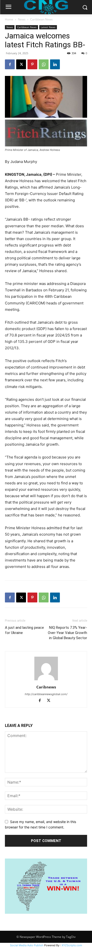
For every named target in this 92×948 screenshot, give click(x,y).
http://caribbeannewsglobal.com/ (46, 694)
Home (9, 19)
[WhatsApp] (44, 64)
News (22, 19)
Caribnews (46, 687)
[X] (21, 64)
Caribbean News (41, 19)
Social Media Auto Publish (26, 945)
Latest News (48, 27)
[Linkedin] (55, 64)
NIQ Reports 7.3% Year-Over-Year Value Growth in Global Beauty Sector (67, 632)
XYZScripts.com (72, 945)
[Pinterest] (32, 64)
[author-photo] (46, 680)
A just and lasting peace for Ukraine (24, 630)
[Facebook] (10, 64)
